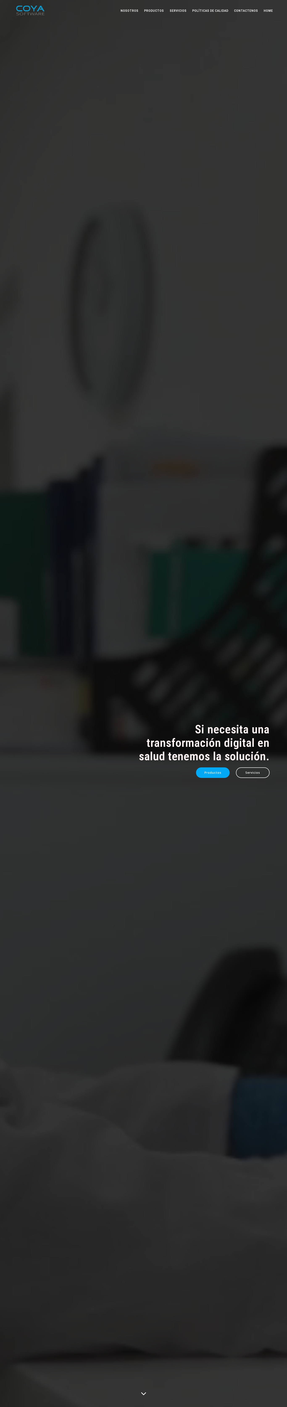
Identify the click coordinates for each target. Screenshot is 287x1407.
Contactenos (246, 10)
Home (268, 10)
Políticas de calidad (210, 10)
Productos (154, 10)
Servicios (178, 10)
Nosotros (129, 10)
